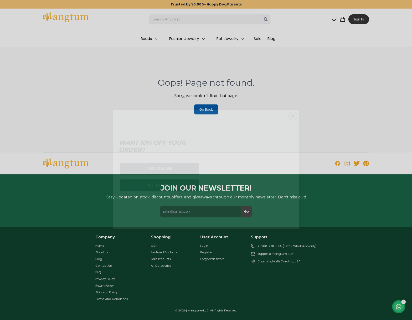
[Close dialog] (293, 107)
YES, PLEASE (159, 159)
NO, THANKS (160, 176)
